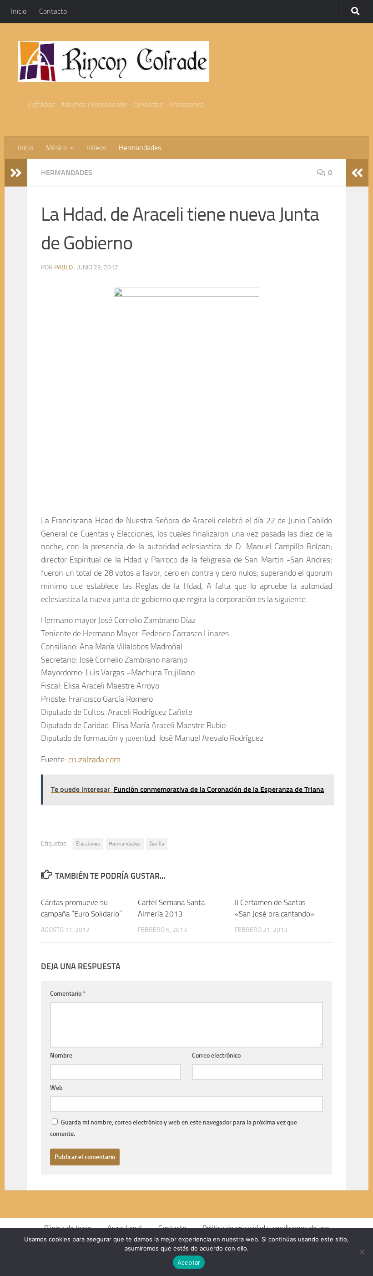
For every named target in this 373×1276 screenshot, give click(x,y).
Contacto (53, 11)
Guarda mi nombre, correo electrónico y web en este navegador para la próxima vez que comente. (173, 1128)
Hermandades (140, 147)
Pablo (63, 267)
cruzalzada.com (94, 759)
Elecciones (88, 844)
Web (56, 1088)
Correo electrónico (216, 1055)
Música (56, 147)
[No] (361, 1251)
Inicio (18, 11)
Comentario (68, 994)
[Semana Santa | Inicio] (113, 61)
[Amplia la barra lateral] (16, 173)
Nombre (61, 1055)
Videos (96, 147)
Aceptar (189, 1262)
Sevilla (156, 844)
